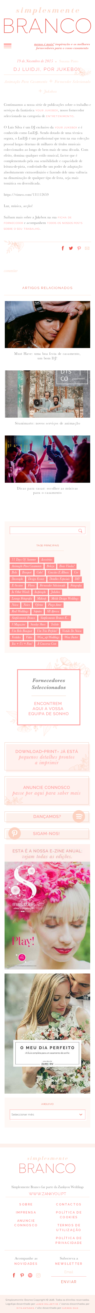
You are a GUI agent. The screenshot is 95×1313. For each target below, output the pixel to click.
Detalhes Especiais (59, 579)
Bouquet (26, 572)
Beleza (50, 566)
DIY (77, 579)
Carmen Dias (70, 1308)
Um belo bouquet (22, 631)
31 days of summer (24, 559)
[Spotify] (30, 1275)
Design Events (36, 579)
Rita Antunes (25, 1308)
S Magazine (18, 624)
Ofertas (39, 605)
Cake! (39, 572)
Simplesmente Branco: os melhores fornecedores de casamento (47, 20)
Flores (31, 585)
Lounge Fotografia (22, 598)
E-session (17, 585)
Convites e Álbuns (58, 572)
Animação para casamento (25, 81)
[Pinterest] (22, 1275)
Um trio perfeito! (47, 631)
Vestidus (16, 637)
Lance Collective (47, 1304)
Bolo (14, 572)
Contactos (69, 1204)
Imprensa (26, 1212)
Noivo (26, 605)
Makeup (41, 598)
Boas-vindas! (66, 566)
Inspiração (40, 592)
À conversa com (46, 644)
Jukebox (50, 91)
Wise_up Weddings (48, 637)
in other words (20, 592)
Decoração (17, 579)
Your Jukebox (46, 110)
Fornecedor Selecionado (72, 81)
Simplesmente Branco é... (54, 618)
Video (29, 637)
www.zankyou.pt (47, 1194)
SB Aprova (53, 611)
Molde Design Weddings (65, 598)
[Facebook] (13, 1275)
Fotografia (76, 585)
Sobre (26, 1204)
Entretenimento (59, 116)
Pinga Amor (55, 605)
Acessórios (46, 559)
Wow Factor (71, 637)
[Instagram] (38, 1275)
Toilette (55, 624)
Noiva (15, 605)
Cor (76, 572)
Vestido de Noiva (71, 631)
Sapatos (37, 611)
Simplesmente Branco (23, 618)
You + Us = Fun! (22, 644)
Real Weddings (20, 611)
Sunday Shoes (38, 624)
